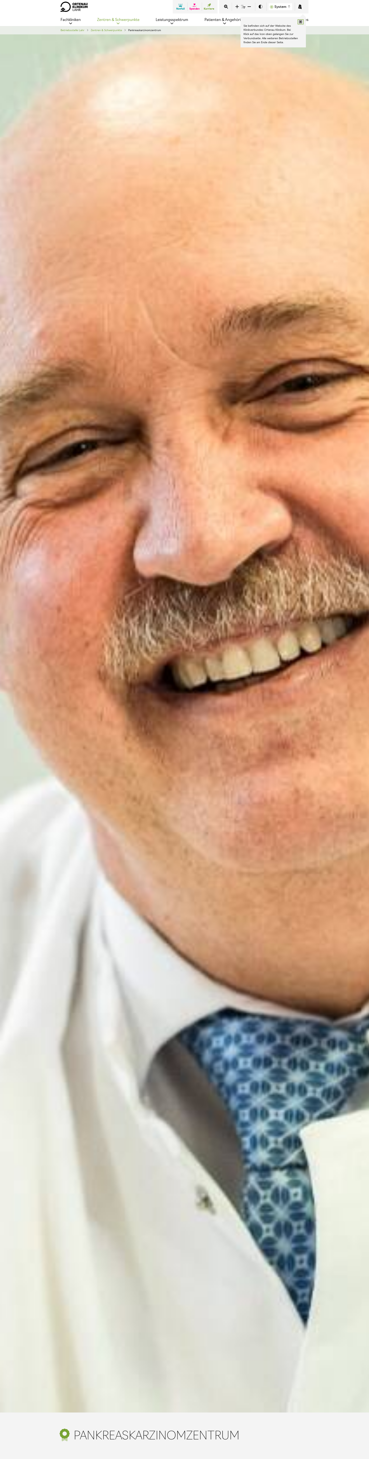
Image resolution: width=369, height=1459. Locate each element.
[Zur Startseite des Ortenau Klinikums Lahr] (74, 6)
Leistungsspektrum (172, 20)
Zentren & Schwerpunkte (118, 20)
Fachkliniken (71, 20)
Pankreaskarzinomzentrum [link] (144, 30)
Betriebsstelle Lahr (72, 30)
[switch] (261, 6)
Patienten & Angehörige (224, 20)
